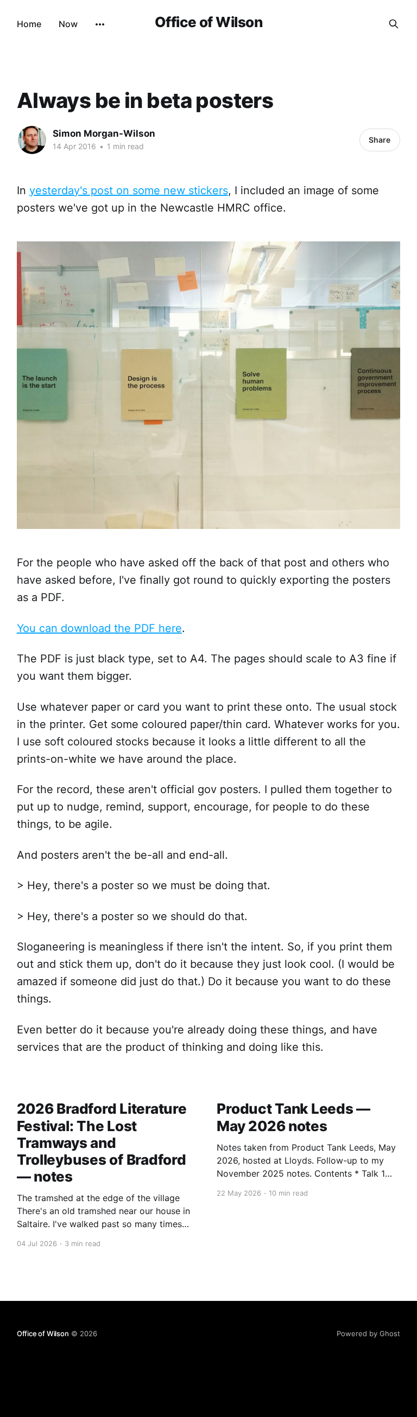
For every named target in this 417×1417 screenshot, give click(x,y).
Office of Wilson (209, 22)
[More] (100, 24)
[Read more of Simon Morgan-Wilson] (32, 140)
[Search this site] (393, 24)
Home (29, 23)
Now (68, 23)
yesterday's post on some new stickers (128, 190)
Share (379, 139)
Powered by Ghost (368, 1333)
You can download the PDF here (99, 628)
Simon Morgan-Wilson (104, 133)
